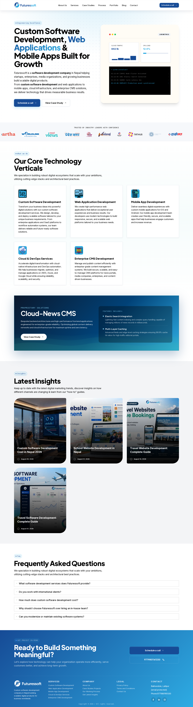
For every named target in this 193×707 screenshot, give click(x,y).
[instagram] (164, 699)
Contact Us (121, 691)
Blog (124, 5)
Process (102, 5)
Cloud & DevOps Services (58, 695)
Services (75, 5)
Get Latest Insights (90, 695)
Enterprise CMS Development (60, 698)
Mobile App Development (58, 691)
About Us (62, 5)
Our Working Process (91, 691)
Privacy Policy (122, 685)
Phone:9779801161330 (161, 693)
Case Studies (88, 5)
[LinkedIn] (159, 699)
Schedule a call (167, 5)
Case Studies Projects (92, 688)
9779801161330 (152, 659)
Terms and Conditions (126, 688)
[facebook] (153, 699)
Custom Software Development (61, 685)
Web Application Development (60, 688)
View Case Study (54, 102)
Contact (134, 5)
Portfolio (114, 5)
